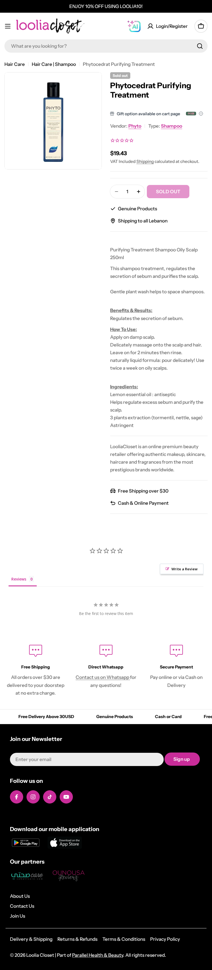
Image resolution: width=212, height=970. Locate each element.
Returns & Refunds (77, 939)
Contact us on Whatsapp (103, 677)
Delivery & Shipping (31, 939)
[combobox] (106, 46)
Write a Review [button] (184, 568)
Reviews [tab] (18, 579)
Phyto (134, 126)
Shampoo (171, 126)
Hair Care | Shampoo (54, 64)
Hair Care (14, 64)
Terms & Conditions (123, 939)
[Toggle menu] (7, 26)
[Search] (200, 46)
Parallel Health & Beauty (97, 955)
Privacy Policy (165, 939)
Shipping (145, 161)
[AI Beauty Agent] (134, 26)
